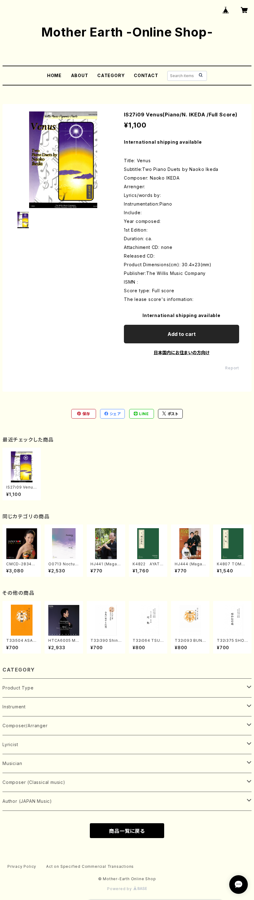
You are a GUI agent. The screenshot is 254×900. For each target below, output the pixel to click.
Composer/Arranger (25, 725)
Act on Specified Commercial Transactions (90, 866)
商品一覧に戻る (127, 831)
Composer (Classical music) (33, 782)
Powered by (120, 888)
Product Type (18, 687)
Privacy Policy (21, 866)
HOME (54, 75)
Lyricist (10, 744)
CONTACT (146, 75)
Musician (12, 763)
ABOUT (79, 75)
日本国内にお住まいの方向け (181, 352)
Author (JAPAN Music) (27, 801)
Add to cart (182, 334)
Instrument (14, 706)
